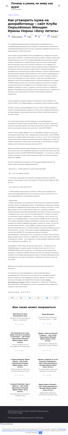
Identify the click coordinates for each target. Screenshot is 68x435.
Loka (20, 413)
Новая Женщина (48, 314)
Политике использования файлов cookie (31, 430)
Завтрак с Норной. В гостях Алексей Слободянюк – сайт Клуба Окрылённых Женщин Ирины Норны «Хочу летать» (48, 363)
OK (40, 432)
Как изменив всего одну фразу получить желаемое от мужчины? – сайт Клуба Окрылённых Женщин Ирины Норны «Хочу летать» (20, 337)
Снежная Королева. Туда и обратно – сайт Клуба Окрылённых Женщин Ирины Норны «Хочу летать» (20, 387)
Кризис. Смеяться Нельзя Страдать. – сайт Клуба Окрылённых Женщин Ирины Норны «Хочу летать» (47, 337)
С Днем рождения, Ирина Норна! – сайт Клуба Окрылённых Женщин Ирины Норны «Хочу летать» (20, 363)
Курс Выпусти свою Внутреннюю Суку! (20, 315)
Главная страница (13, 15)
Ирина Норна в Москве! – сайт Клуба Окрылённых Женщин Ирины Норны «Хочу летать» (48, 387)
